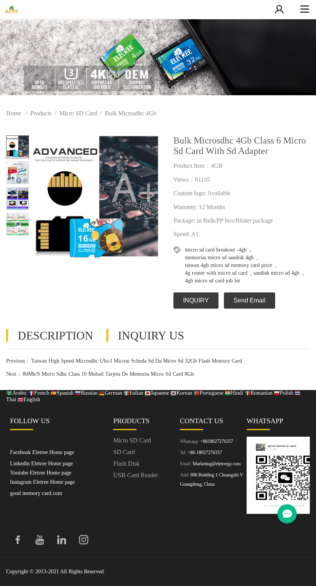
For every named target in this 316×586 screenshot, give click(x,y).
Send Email (250, 300)
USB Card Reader (135, 475)
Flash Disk (126, 463)
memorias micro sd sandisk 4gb (219, 257)
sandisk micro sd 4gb (276, 273)
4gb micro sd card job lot (212, 281)
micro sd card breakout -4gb (216, 250)
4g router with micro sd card (216, 273)
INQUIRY (196, 300)
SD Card (124, 452)
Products (41, 113)
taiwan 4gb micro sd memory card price (228, 265)
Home (13, 113)
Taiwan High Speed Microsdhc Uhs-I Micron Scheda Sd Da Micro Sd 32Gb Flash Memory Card (136, 361)
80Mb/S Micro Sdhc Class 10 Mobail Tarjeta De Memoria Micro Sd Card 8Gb (108, 374)
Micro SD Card (78, 113)
